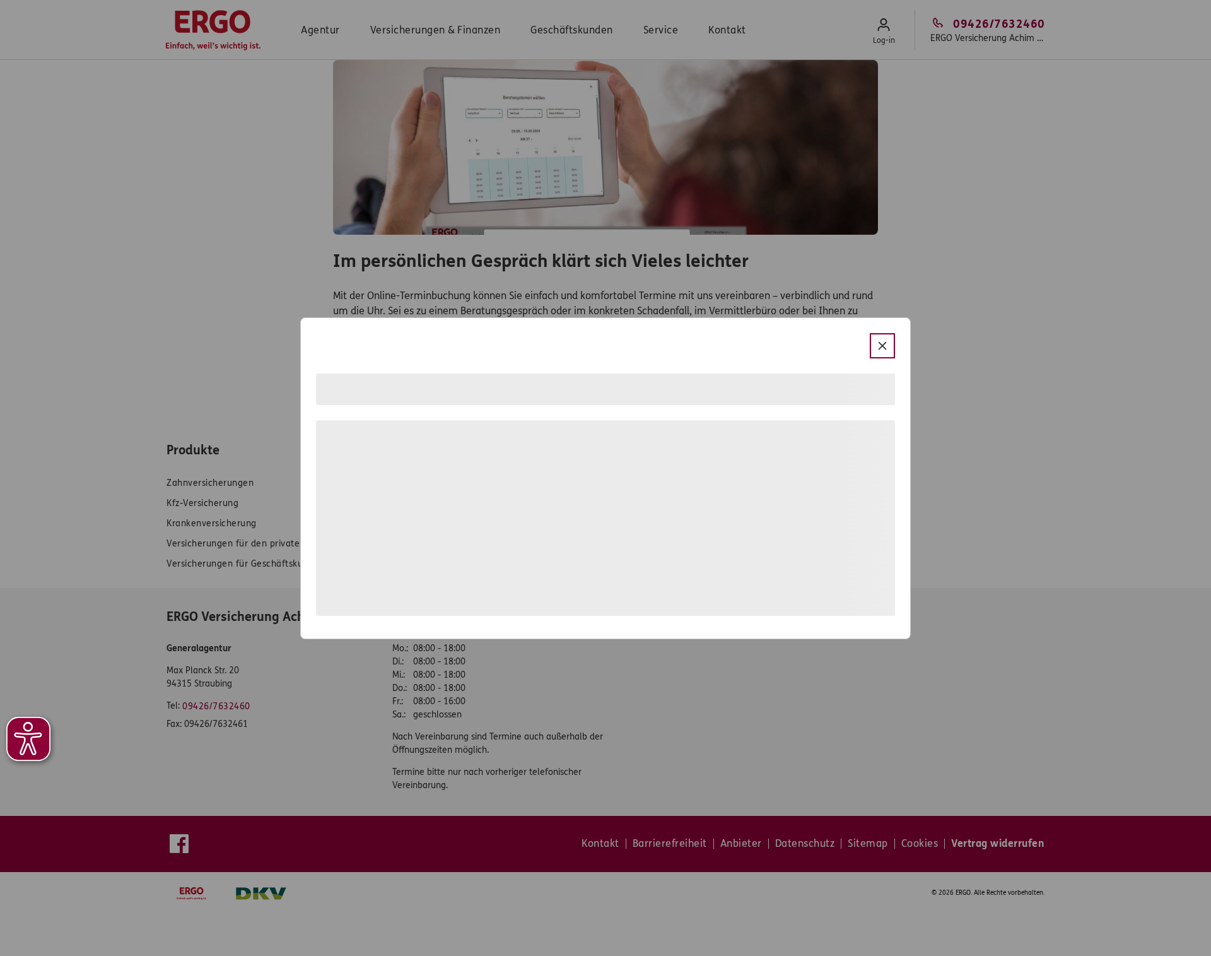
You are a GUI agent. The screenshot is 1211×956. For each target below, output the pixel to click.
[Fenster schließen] (882, 345)
